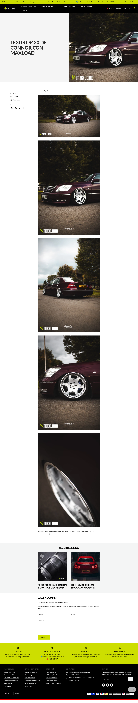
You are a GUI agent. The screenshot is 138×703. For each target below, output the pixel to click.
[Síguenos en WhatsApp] (111, 685)
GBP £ (111, 8)
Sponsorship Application (11, 680)
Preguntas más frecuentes (53, 683)
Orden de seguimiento (31, 683)
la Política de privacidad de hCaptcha (78, 606)
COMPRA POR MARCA (70, 7)
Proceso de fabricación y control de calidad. (52, 586)
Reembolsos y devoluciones (32, 680)
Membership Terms (51, 680)
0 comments (16, 100)
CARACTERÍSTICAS (87, 7)
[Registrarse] (130, 679)
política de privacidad (52, 675)
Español (118, 8)
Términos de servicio (51, 678)
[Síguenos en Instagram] (107, 685)
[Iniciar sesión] (129, 9)
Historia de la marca (9, 672)
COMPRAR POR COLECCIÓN (49, 7)
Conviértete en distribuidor (11, 678)
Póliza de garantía (51, 672)
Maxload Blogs (8, 683)
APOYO (23, 10)
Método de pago (29, 675)
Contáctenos (28, 686)
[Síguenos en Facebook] (103, 685)
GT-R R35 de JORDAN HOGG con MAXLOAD (83, 586)
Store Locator (8, 686)
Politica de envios (30, 678)
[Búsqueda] (125, 9)
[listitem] (11, 108)
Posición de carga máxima (28, 7)
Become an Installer (9, 675)
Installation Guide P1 (31, 672)
